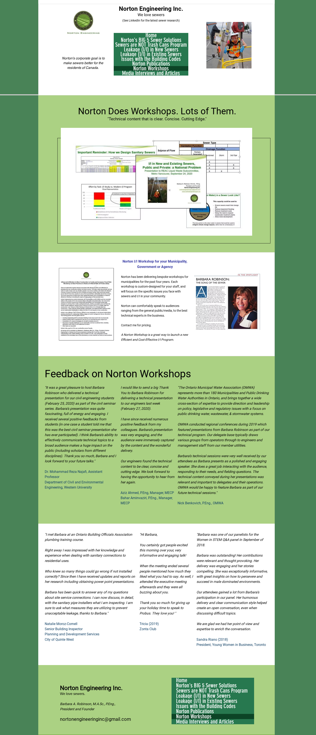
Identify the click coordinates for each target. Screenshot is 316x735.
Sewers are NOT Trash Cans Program (151, 44)
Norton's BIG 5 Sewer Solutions (151, 40)
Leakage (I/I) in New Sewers (151, 49)
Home (151, 35)
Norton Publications (151, 63)
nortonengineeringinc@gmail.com (95, 719)
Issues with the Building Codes (151, 59)
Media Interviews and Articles (151, 73)
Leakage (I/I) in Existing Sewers (151, 54)
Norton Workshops (151, 68)
